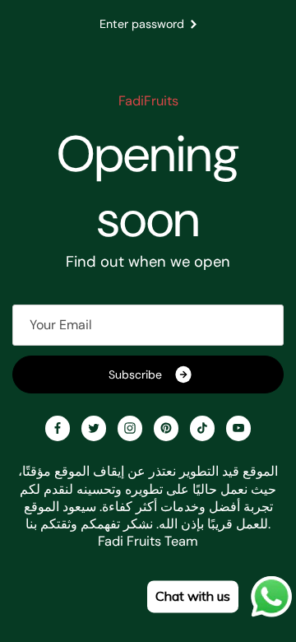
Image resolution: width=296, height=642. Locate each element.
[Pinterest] (166, 428)
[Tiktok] (202, 428)
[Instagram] (130, 428)
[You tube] (238, 428)
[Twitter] (94, 428)
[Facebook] (57, 428)
